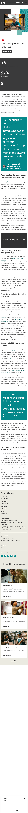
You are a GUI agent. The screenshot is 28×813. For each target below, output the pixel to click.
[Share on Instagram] (15, 556)
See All (13, 661)
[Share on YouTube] (11, 556)
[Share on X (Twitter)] (8, 556)
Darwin (3, 547)
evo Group (4, 498)
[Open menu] (26, 3)
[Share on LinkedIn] (5, 556)
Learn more (7, 596)
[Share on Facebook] (2, 556)
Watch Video (7, 51)
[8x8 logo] (3, 3)
